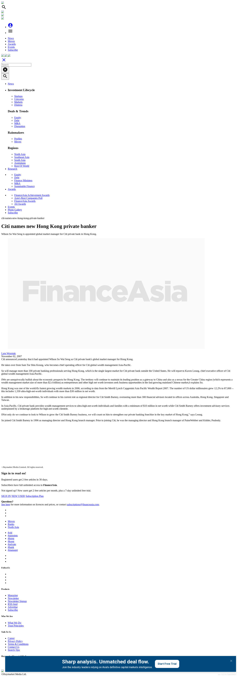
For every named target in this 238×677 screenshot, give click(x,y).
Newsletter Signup (17, 601)
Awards (12, 44)
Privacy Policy (15, 641)
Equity (17, 117)
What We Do (14, 622)
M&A (17, 123)
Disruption (19, 126)
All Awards (20, 204)
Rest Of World (21, 166)
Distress (18, 105)
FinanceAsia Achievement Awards (32, 195)
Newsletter (13, 598)
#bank (11, 547)
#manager (13, 550)
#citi (10, 532)
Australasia (20, 163)
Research (12, 168)
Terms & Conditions (18, 644)
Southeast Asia (21, 157)
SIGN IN (6, 496)
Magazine (13, 595)
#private (12, 544)
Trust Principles (16, 625)
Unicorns (19, 99)
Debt (16, 120)
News (11, 38)
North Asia (19, 154)
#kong (11, 541)
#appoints (13, 535)
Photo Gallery (15, 209)
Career (11, 638)
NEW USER (18, 496)
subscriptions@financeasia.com (83, 504)
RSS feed (12, 604)
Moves (11, 41)
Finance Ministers (23, 180)
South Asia (19, 160)
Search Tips (14, 650)
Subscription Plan (35, 496)
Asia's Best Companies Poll (28, 198)
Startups (18, 96)
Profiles (18, 138)
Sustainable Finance (24, 186)
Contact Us (13, 647)
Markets (18, 102)
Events (11, 47)
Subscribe (13, 50)
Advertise (13, 607)
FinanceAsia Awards (24, 201)
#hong (11, 538)
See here (5, 504)
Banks (11, 524)
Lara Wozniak (8, 353)
